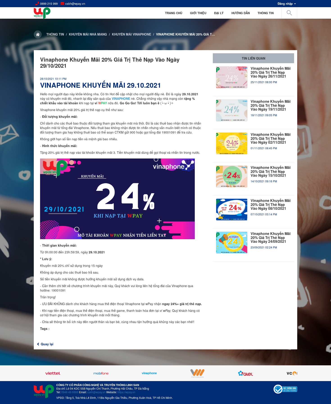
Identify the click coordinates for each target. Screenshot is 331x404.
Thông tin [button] (266, 13)
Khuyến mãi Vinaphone (131, 34)
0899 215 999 (49, 4)
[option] (55, 373)
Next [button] (286, 373)
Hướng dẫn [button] (240, 13)
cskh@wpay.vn (75, 4)
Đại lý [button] (219, 13)
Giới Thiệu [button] (198, 13)
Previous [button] (45, 373)
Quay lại (46, 344)
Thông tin (55, 34)
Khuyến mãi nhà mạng (88, 34)
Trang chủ (173, 13)
